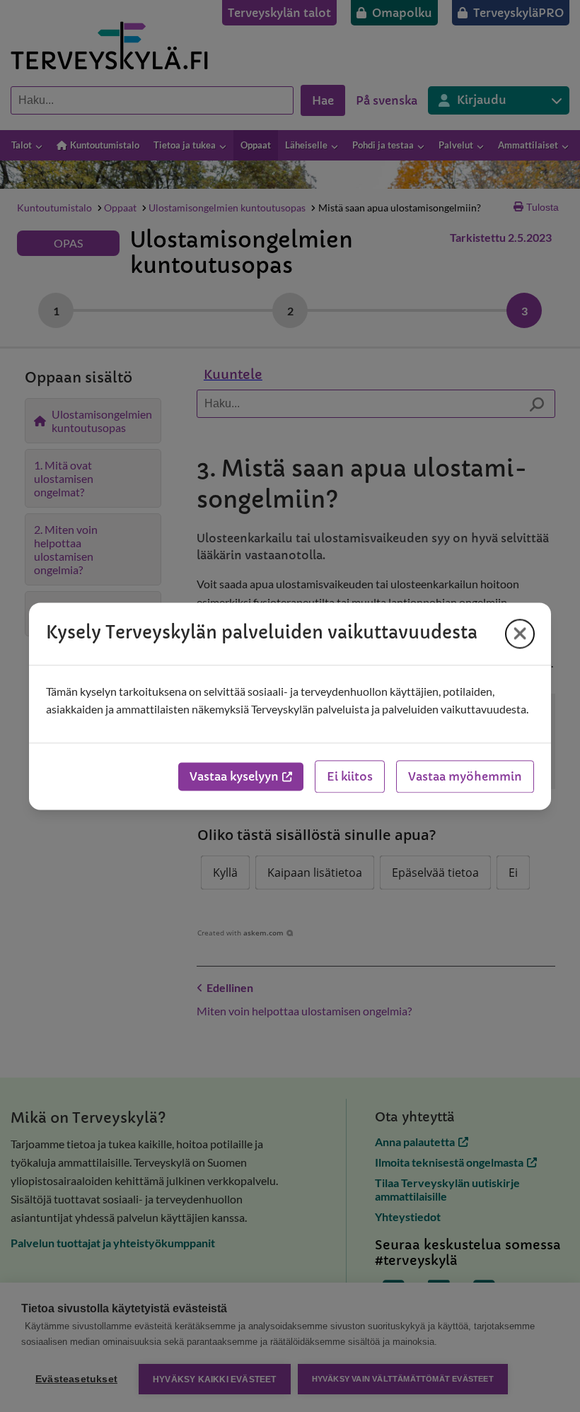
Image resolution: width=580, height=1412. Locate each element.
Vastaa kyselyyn (234, 776)
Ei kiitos (350, 776)
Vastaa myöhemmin (465, 776)
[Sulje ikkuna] (520, 633)
